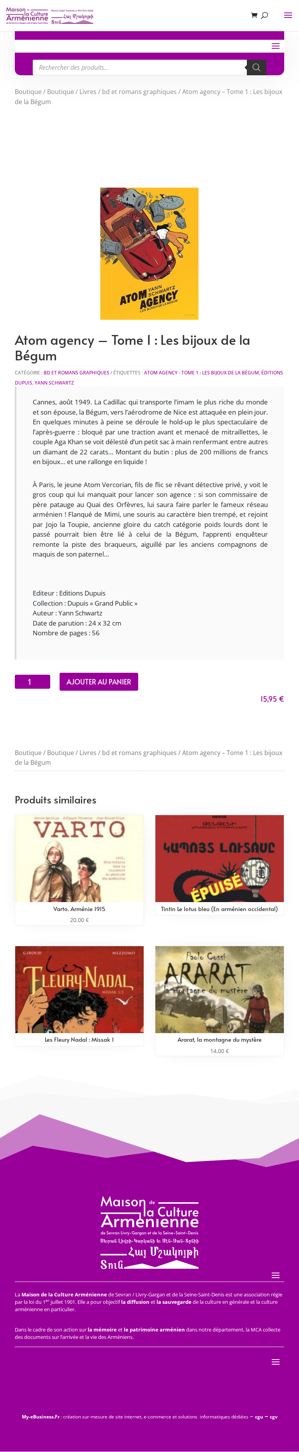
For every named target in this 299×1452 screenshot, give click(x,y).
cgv (274, 1416)
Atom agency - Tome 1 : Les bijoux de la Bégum (201, 372)
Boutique (28, 91)
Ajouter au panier (99, 681)
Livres (88, 91)
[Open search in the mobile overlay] (149, 67)
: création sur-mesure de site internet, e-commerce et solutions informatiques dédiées (135, 1416)
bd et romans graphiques (139, 91)
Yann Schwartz (54, 382)
